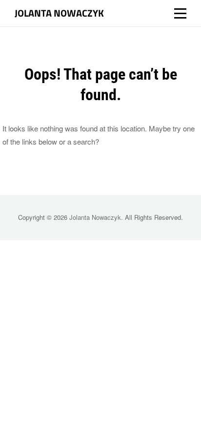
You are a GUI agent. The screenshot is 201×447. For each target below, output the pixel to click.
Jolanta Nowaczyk (59, 13)
